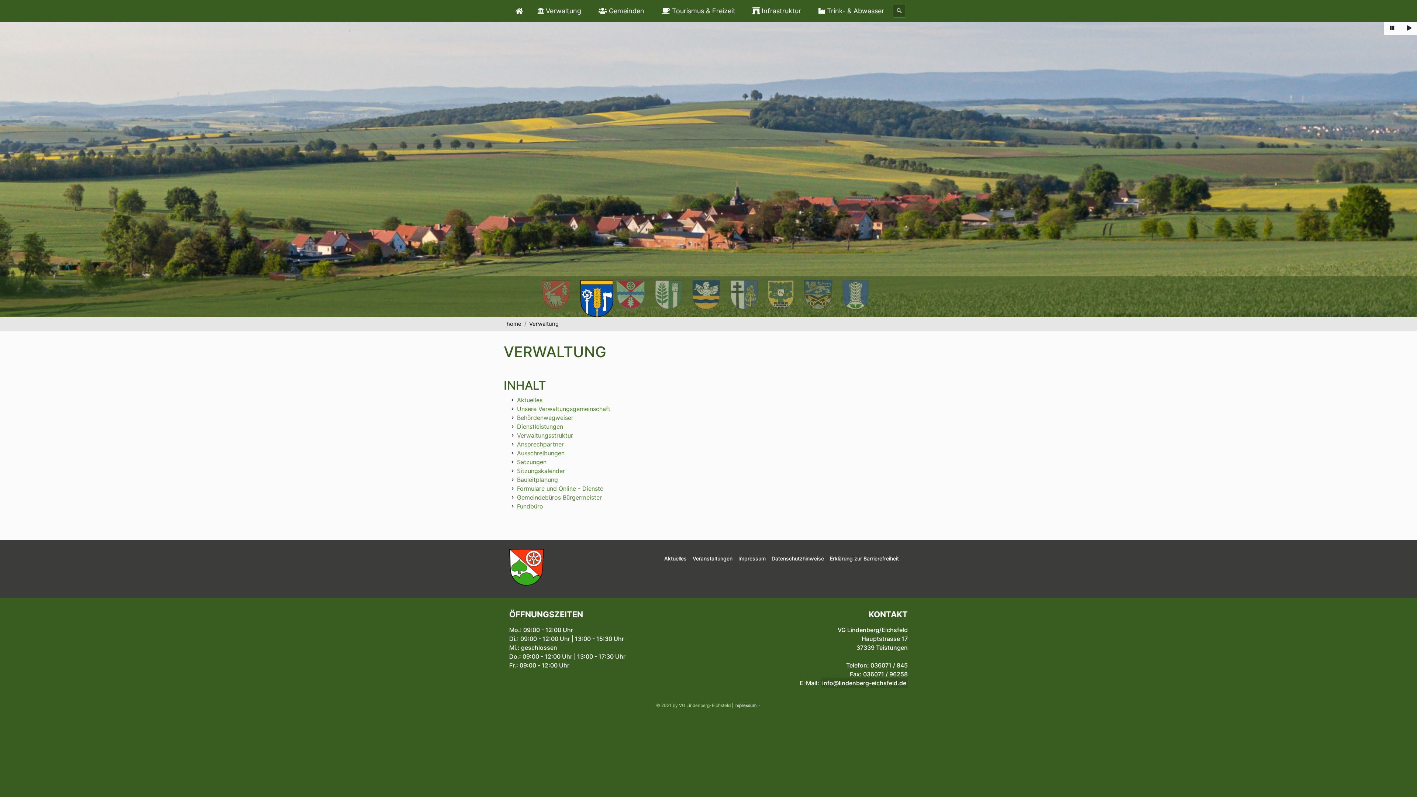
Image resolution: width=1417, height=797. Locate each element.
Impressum (745, 705)
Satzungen (532, 462)
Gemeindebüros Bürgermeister (559, 497)
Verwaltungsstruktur (545, 435)
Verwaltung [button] (562, 11)
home (514, 323)
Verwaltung (544, 323)
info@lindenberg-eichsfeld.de (864, 683)
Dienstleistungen (540, 426)
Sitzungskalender (541, 471)
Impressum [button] (752, 558)
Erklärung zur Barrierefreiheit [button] (864, 558)
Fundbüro (530, 506)
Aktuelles (529, 400)
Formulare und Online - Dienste (560, 488)
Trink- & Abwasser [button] (854, 11)
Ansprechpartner (540, 444)
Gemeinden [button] (625, 11)
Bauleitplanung (537, 479)
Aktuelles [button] (675, 558)
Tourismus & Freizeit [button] (702, 11)
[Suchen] (899, 11)
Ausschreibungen (541, 453)
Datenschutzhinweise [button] (798, 558)
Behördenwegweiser (545, 417)
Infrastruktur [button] (780, 11)
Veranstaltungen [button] (712, 558)
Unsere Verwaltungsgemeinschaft (563, 409)
